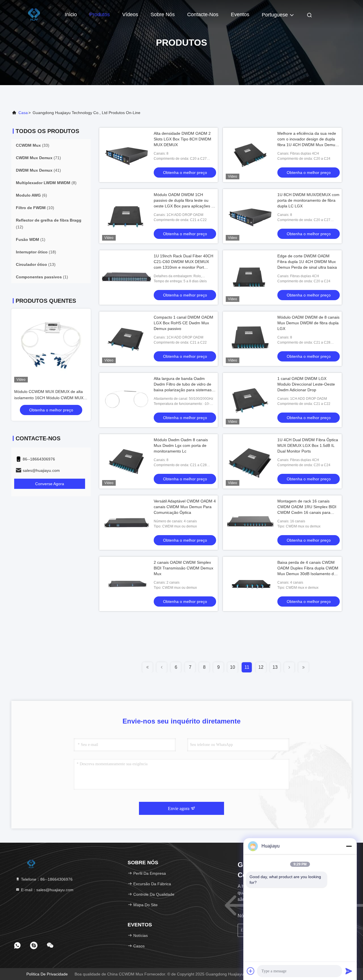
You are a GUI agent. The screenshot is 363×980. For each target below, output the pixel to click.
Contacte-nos (202, 14)
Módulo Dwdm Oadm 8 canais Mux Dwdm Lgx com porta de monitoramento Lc (181, 445)
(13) (36, 264)
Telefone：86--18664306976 (46, 879)
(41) (38, 170)
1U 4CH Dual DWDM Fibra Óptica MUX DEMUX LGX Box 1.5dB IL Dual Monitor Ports (307, 445)
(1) (30, 239)
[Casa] (34, 14)
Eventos (240, 14)
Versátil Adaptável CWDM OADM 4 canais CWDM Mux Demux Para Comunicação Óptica (185, 507)
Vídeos (130, 14)
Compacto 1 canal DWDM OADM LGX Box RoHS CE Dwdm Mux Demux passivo (183, 323)
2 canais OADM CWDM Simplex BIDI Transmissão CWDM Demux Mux (183, 568)
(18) (36, 252)
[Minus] (348, 846)
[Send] (348, 971)
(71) (38, 157)
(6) (31, 195)
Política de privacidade (47, 974)
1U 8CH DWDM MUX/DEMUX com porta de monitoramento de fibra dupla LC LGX (308, 200)
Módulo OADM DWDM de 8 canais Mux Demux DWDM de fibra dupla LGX (308, 323)
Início (71, 14)
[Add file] (251, 971)
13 (275, 667)
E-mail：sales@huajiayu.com (46, 890)
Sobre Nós (163, 14)
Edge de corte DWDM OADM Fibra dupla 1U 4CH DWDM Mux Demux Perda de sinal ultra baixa (307, 262)
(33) (32, 145)
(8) (46, 182)
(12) (48, 223)
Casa (23, 112)
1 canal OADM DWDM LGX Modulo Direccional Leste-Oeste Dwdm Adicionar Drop (306, 384)
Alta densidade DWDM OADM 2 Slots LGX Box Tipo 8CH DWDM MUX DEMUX (182, 139)
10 (232, 667)
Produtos (99, 14)
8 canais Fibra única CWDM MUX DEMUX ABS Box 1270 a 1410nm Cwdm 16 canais (50, 397)
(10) (35, 207)
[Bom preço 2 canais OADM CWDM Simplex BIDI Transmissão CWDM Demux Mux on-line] (126, 584)
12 (260, 667)
